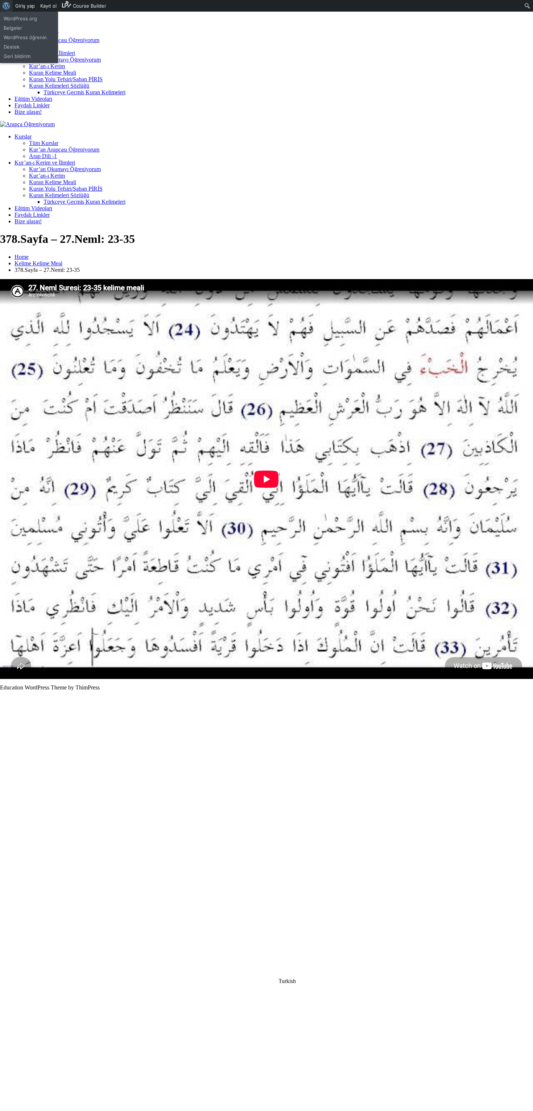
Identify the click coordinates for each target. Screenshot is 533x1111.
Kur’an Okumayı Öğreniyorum (65, 60)
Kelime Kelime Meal (38, 263)
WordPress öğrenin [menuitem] (25, 37)
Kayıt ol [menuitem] (48, 6)
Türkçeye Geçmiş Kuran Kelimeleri (84, 92)
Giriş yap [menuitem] (25, 6)
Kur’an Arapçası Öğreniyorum (64, 40)
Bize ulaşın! (28, 112)
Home (22, 257)
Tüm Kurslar (43, 143)
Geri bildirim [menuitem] (17, 56)
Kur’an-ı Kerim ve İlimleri (45, 162)
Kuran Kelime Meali (52, 73)
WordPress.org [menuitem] (20, 18)
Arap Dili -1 (43, 156)
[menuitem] (6, 6)
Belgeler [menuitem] (13, 28)
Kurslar (23, 136)
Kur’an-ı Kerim (47, 66)
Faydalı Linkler (32, 105)
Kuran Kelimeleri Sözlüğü (59, 86)
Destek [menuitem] (12, 47)
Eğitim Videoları (33, 99)
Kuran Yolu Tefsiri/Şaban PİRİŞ (66, 79)
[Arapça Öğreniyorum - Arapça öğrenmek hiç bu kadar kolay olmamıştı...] (27, 124)
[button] (266, 981)
